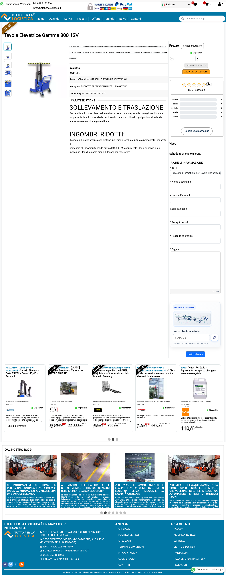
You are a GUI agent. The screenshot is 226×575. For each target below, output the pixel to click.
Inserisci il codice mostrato (186, 331)
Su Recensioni (197, 89)
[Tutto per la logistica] (17, 16)
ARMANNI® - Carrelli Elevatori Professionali (102, 79)
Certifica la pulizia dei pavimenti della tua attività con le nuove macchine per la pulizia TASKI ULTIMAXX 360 (139, 489)
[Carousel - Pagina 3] (117, 439)
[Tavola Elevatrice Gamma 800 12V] (39, 69)
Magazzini (185, 402)
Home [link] (40, 18)
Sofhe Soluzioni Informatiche (84, 572)
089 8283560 (44, 3)
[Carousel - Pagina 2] (113, 439)
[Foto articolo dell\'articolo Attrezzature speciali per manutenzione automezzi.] (156, 388)
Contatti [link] (136, 18)
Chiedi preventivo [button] (192, 45)
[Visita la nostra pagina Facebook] (5, 564)
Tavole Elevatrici (95, 93)
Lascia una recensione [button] (197, 131)
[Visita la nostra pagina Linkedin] (16, 564)
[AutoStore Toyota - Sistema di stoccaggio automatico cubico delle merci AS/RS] (186, 409)
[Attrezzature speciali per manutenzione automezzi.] (142, 409)
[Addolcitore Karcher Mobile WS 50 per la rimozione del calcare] (10, 412)
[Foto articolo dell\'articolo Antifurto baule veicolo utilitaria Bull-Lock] (69, 388)
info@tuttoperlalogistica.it (47, 7)
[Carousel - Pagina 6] (120, 512)
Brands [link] (109, 18)
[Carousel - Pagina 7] (124, 512)
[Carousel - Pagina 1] (109, 439)
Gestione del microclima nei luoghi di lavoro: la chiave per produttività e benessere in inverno (193, 488)
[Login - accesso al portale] (220, 4)
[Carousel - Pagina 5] (117, 512)
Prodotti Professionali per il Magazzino (104, 86)
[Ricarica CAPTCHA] (214, 337)
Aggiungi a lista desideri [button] (196, 72)
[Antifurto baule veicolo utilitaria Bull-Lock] (54, 412)
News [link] (122, 18)
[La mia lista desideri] (196, 4)
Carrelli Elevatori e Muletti (105, 402)
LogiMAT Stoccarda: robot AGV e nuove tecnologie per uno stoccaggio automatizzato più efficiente (31, 489)
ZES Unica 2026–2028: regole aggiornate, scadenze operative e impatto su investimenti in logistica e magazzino (85, 489)
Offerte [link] (96, 18)
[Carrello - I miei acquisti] (208, 4)
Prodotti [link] (82, 18)
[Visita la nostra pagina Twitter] (10, 564)
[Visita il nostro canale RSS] (21, 564)
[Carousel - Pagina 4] (113, 512)
